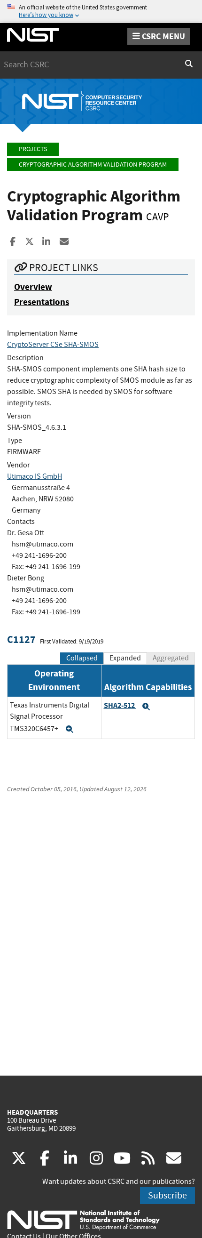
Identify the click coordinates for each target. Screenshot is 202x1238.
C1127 (21, 639)
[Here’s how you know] (101, 11)
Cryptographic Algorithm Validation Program (93, 164)
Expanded (125, 658)
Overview (33, 287)
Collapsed (82, 658)
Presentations (41, 302)
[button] (69, 729)
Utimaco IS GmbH (34, 476)
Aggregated (171, 658)
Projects (33, 149)
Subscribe (167, 1195)
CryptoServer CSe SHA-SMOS (53, 344)
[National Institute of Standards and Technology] (83, 1219)
